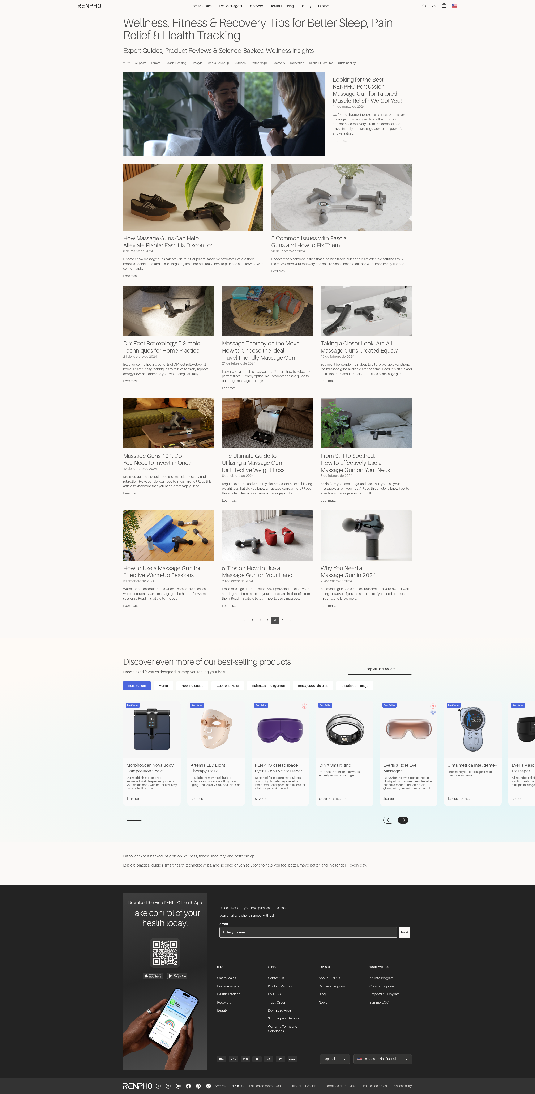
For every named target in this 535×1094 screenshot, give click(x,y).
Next (404, 932)
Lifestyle (196, 63)
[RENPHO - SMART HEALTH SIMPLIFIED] (137, 1086)
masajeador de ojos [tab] (313, 686)
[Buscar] (424, 6)
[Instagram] (158, 1086)
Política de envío (375, 1086)
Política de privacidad (302, 1086)
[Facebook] (188, 1086)
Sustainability (347, 63)
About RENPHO (330, 978)
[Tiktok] (208, 1086)
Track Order (276, 1002)
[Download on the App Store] (152, 976)
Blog (322, 994)
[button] (388, 820)
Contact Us (276, 978)
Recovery (279, 63)
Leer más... (340, 141)
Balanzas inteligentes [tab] (268, 686)
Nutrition (240, 63)
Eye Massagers (228, 986)
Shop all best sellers (379, 669)
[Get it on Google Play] (177, 976)
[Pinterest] (198, 1086)
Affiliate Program (381, 978)
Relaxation (297, 63)
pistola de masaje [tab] (354, 686)
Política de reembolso (265, 1086)
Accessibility (403, 1086)
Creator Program (381, 986)
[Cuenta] (434, 5)
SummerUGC (379, 1002)
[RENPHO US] (89, 6)
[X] (168, 1086)
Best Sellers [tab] (137, 686)
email (223, 924)
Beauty (222, 1010)
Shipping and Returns (283, 1018)
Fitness (155, 63)
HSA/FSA (274, 994)
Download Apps (279, 1010)
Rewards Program (332, 986)
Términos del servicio (340, 1086)
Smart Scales (226, 978)
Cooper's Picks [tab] (228, 686)
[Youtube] (178, 1086)
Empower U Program (384, 994)
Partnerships (259, 63)
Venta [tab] (163, 686)
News (323, 1002)
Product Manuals (280, 986)
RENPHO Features (321, 63)
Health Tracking (175, 63)
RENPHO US (236, 1086)
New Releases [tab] (192, 686)
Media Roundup (218, 63)
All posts (140, 63)
